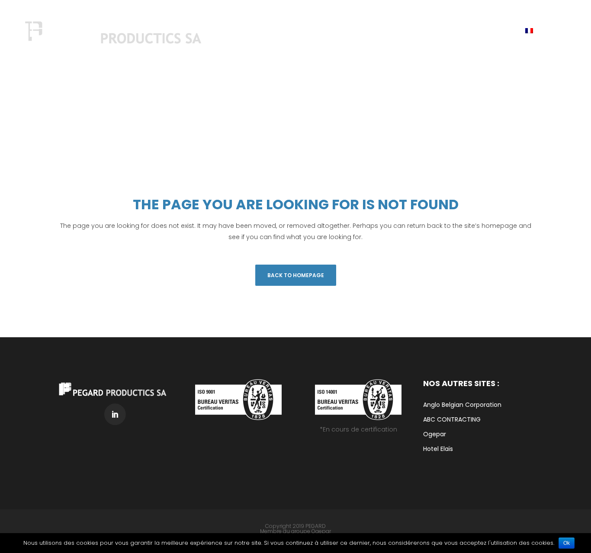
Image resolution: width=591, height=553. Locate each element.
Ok (566, 543)
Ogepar (321, 531)
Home (493, 122)
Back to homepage (295, 275)
